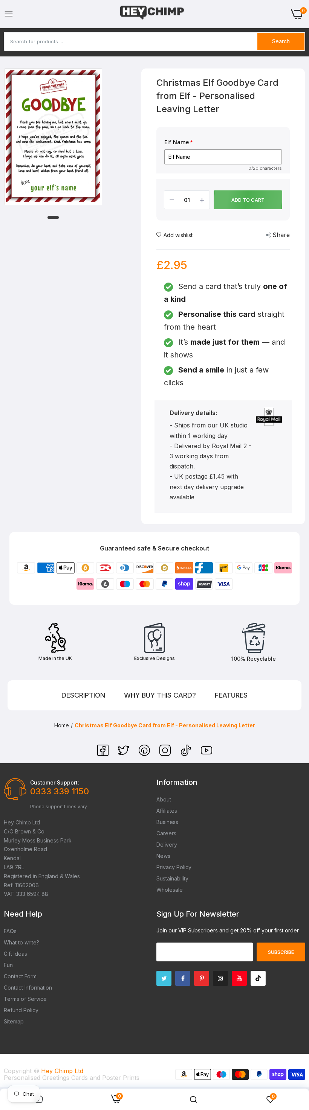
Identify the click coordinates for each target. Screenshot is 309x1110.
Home (61, 725)
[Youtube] (239, 978)
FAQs (10, 931)
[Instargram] (220, 978)
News (163, 856)
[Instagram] (166, 753)
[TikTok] (186, 753)
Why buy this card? (160, 695)
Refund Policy (21, 1010)
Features (231, 695)
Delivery (166, 844)
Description (83, 695)
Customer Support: (54, 782)
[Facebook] (103, 753)
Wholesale (169, 889)
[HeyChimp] (152, 14)
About (163, 799)
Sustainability (172, 878)
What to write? (21, 942)
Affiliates (166, 810)
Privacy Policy (173, 867)
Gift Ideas (15, 953)
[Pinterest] (145, 753)
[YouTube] (206, 753)
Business (167, 822)
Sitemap (14, 1021)
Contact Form (20, 976)
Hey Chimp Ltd (62, 1071)
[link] (193, 1099)
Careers (166, 833)
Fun (8, 965)
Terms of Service (25, 999)
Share (281, 235)
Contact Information (28, 987)
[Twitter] (124, 753)
